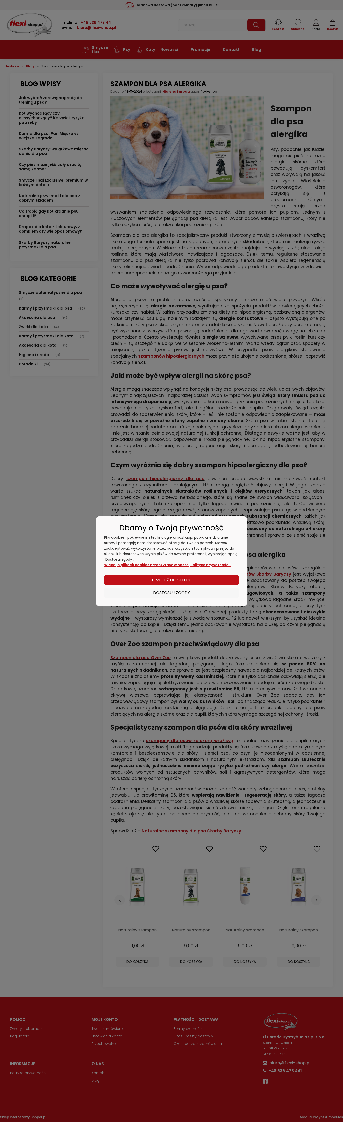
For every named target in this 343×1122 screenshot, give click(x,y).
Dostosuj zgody (171, 593)
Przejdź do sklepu (171, 580)
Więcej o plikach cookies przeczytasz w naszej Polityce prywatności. (167, 564)
